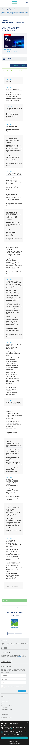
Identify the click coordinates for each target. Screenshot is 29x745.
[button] (14, 741)
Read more (13, 728)
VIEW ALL (12, 615)
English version (5, 699)
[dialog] (14, 733)
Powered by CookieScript (14, 743)
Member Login (6, 9)
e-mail (19, 656)
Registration (5, 600)
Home (2, 12)
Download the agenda (19, 65)
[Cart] (13, 9)
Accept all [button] (14, 737)
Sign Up (2, 9)
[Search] (10, 9)
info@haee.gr (8, 718)
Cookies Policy (4, 707)
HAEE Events (19, 12)
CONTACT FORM (6, 661)
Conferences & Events (10, 12)
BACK (6, 20)
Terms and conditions (6, 705)
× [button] (27, 722)
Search (2, 704)
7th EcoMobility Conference (14, 13)
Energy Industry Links (6, 709)
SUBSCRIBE (22, 691)
